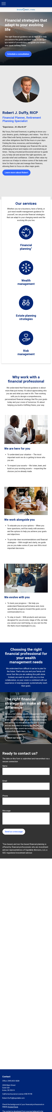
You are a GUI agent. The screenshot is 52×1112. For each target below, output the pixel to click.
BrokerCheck (13, 1107)
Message (6, 811)
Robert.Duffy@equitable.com (13, 1098)
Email (4, 781)
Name (4, 766)
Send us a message (14, 832)
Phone (5, 796)
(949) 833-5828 (13, 1081)
